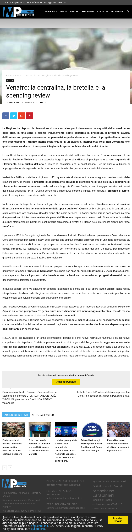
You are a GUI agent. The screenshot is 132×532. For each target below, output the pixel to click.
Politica (18, 75)
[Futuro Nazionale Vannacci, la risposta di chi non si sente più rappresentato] (118, 429)
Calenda (118, 486)
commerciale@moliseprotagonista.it (65, 507)
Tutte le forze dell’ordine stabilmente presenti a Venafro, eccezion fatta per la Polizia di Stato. (103, 394)
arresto (106, 481)
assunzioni (118, 481)
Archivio (115, 11)
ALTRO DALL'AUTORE (43, 415)
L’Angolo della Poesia (82, 11)
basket (96, 486)
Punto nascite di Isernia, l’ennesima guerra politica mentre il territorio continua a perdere (12, 447)
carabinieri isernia (102, 499)
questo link (37, 528)
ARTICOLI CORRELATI (16, 415)
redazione (14, 102)
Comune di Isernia (104, 509)
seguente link (39, 526)
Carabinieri (103, 495)
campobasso (103, 491)
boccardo (107, 486)
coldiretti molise (101, 504)
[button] (128, 11)
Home (9, 75)
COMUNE (116, 504)
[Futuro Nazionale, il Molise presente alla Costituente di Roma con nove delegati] (92, 429)
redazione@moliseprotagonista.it (64, 498)
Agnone (96, 481)
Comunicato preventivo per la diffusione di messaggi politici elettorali (35, 2)
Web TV (63, 11)
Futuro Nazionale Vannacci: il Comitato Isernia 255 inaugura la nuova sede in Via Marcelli (39, 447)
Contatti (102, 11)
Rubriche (50, 11)
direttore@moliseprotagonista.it (63, 484)
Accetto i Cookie (66, 381)
